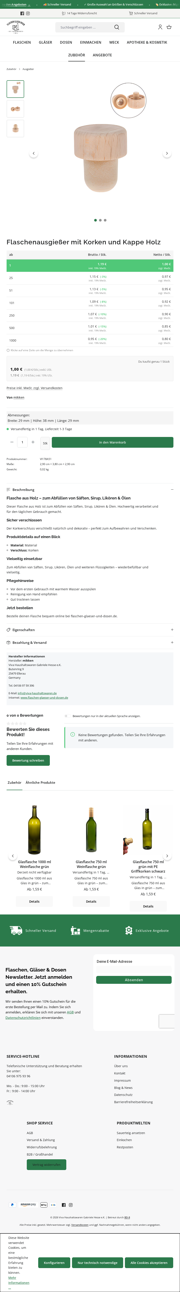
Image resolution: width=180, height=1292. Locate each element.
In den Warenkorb (112, 442)
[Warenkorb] (169, 27)
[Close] (174, 4)
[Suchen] (117, 27)
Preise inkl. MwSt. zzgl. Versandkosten (35, 388)
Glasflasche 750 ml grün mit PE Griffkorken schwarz (148, 867)
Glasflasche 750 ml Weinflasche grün (91, 864)
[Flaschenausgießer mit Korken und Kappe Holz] (100, 153)
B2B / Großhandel (40, 1154)
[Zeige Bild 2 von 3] (100, 220)
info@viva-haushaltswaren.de (37, 693)
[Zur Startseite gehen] (16, 27)
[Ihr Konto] (160, 27)
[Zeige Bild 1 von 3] (95, 220)
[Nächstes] (167, 153)
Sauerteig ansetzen (131, 1133)
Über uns (121, 1066)
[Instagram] (28, 13)
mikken (18, 397)
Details (34, 901)
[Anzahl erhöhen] (33, 442)
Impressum (122, 1080)
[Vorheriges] (33, 153)
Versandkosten (79, 1224)
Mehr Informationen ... (18, 1283)
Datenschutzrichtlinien (23, 1017)
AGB (70, 1012)
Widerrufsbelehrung (42, 1147)
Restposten (125, 1147)
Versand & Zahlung (41, 1140)
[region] (90, 153)
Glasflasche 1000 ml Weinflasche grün (34, 864)
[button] (90, 489)
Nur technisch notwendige (97, 1263)
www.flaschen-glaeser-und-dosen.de (44, 698)
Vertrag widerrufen (46, 1165)
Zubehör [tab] (14, 782)
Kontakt (119, 1073)
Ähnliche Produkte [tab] (40, 782)
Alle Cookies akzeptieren (149, 1263)
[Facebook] (22, 13)
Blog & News (123, 1088)
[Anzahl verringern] (12, 442)
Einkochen (124, 1140)
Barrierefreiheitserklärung (133, 1102)
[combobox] (82, 27)
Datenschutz (123, 1095)
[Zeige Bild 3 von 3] (105, 220)
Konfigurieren (54, 1263)
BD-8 (127, 1217)
